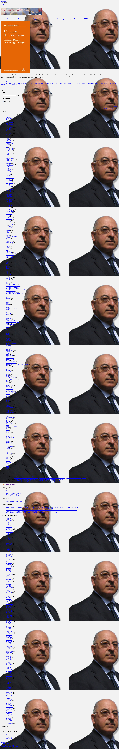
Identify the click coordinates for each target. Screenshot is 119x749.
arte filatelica (9, 180)
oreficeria (8, 394)
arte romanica (9, 214)
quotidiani (8, 421)
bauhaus (8, 229)
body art (8, 235)
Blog (4, 4)
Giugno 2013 (9, 714)
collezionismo (9, 256)
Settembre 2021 (9, 591)
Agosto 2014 (9, 697)
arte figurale (8, 179)
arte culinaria (9, 160)
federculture (8, 279)
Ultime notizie (10, 485)
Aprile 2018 (8, 642)
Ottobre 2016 (9, 664)
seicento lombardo (10, 437)
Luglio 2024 (8, 549)
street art (8, 454)
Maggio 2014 (9, 700)
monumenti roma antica (11, 371)
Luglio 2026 (8, 519)
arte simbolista (9, 217)
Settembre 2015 (9, 681)
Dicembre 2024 (9, 543)
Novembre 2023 (9, 559)
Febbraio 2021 (9, 600)
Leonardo (8, 328)
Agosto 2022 (9, 578)
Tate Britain (8, 456)
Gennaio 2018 (9, 646)
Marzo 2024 (8, 554)
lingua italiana (9, 335)
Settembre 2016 (9, 666)
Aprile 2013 (8, 717)
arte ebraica (8, 166)
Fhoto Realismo (9, 281)
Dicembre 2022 (9, 573)
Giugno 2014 (9, 699)
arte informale (9, 186)
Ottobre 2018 (9, 635)
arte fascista (8, 174)
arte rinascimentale (10, 211)
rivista (7, 428)
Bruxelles (8, 237)
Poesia (7, 405)
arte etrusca (8, 173)
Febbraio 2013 (9, 719)
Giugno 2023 (9, 565)
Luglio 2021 (8, 594)
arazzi (7, 139)
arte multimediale (9, 199)
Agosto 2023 (9, 563)
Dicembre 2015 (9, 677)
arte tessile (8, 221)
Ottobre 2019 (9, 620)
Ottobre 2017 (9, 650)
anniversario (8, 137)
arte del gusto (9, 161)
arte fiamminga (9, 176)
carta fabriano (9, 243)
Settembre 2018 (9, 636)
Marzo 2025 (8, 539)
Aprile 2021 (8, 597)
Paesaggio (8, 396)
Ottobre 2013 (9, 709)
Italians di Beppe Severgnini (12, 494)
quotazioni (8, 420)
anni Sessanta (9, 132)
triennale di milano (10, 462)
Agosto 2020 (9, 607)
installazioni (8, 318)
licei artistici (8, 333)
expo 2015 (8, 274)
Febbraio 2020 (9, 615)
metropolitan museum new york (13, 356)
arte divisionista (9, 165)
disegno (7, 268)
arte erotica (8, 170)
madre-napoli (9, 345)
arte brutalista (9, 157)
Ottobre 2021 (9, 590)
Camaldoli (8, 238)
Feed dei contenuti (10, 736)
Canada (7, 240)
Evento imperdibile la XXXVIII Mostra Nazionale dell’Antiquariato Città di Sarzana (24, 511)
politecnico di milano (10, 407)
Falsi (7, 276)
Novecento (8, 390)
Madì (7, 344)
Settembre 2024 (9, 546)
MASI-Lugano (9, 351)
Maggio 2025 (9, 537)
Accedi (7, 734)
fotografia (8, 294)
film (7, 283)
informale (8, 317)
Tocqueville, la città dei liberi (12, 495)
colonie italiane (9, 257)
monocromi (8, 370)
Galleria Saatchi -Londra (11, 301)
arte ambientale (9, 152)
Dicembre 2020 (9, 602)
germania (8, 304)
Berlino (7, 231)
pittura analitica (9, 404)
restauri (7, 425)
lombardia (8, 338)
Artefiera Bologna (10, 224)
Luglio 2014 (8, 698)
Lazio (7, 327)
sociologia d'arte (9, 444)
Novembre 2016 (9, 663)
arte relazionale (9, 210)
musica (7, 380)
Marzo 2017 (8, 658)
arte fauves (8, 175)
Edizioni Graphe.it (110, 83)
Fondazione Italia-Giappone (12, 288)
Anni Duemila (8, 83)
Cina (7, 250)
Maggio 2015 (9, 686)
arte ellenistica (9, 169)
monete (7, 369)
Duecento (8, 269)
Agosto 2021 (9, 592)
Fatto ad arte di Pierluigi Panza (12, 492)
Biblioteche (8, 232)
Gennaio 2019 (9, 631)
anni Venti (8, 135)
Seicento (8, 436)
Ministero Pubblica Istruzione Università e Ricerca (17, 364)
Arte (12, 83)
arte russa (8, 215)
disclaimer (3, 742)
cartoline (8, 246)
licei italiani (8, 334)
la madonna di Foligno (11, 324)
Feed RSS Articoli (4, 746)
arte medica (8, 193)
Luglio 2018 (8, 638)
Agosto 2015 (9, 682)
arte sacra (8, 216)
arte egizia (8, 168)
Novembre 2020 (9, 604)
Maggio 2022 (9, 581)
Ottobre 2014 (9, 694)
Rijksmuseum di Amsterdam (12, 426)
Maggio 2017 (9, 656)
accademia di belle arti (11, 114)
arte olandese (9, 201)
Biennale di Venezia (10, 233)
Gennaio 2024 (9, 556)
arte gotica (8, 184)
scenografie (8, 432)
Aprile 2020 (8, 612)
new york (8, 387)
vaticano (8, 467)
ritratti (7, 427)
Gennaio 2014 (9, 705)
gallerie (7, 302)
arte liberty (8, 190)
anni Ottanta (8, 129)
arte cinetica (11, 164)
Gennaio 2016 (9, 676)
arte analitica (9, 153)
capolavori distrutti (10, 242)
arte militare (8, 195)
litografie (8, 337)
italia (43, 83)
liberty (7, 329)
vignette (8, 471)
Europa (7, 272)
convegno (8, 260)
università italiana (10, 464)
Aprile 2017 (8, 657)
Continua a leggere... (5, 81)
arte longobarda (9, 191)
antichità (8, 138)
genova (7, 303)
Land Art (8, 325)
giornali (7, 307)
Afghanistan (8, 117)
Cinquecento (9, 252)
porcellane (8, 413)
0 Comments (3, 86)
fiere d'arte (8, 282)
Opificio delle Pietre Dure (11, 392)
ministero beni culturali (11, 363)
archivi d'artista (9, 143)
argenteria (11, 148)
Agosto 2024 (9, 548)
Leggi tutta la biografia (113, 106)
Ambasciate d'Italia (10, 118)
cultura (36, 83)
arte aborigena (9, 150)
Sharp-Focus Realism (10, 442)
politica (7, 408)
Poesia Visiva (9, 406)
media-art (8, 354)
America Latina (9, 122)
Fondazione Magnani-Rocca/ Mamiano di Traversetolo (18, 289)
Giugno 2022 (9, 580)
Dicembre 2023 (9, 558)
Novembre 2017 (9, 648)
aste (7, 225)
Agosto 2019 (9, 622)
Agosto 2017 (9, 652)
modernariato (9, 366)
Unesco (7, 463)
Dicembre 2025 (9, 528)
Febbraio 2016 (9, 674)
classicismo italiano (10, 255)
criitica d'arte (31, 83)
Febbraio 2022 (9, 585)
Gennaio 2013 (9, 720)
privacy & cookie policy (6, 743)
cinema (7, 251)
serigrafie (8, 440)
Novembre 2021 (9, 589)
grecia (7, 312)
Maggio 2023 (9, 566)
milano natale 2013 (10, 358)
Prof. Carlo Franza (11, 84)
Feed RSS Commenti (13, 746)
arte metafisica (9, 194)
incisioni (10, 277)
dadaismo (8, 263)
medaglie (8, 353)
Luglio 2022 (8, 579)
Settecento (8, 441)
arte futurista (25, 83)
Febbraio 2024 (9, 555)
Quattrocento (9, 418)
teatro (7, 457)
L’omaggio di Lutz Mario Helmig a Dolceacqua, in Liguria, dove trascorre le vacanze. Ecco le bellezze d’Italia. (35, 476)
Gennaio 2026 (9, 527)
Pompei (7, 411)
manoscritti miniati (10, 350)
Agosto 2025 (9, 533)
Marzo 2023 (8, 569)
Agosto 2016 (9, 667)
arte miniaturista (9, 196)
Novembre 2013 (9, 708)
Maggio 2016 (9, 671)
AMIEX (8, 123)
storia (64, 83)
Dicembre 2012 (9, 722)
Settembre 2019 (9, 621)
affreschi (8, 116)
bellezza (8, 230)
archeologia (8, 140)
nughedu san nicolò (10, 391)
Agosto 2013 (9, 712)
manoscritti (8, 349)
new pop (8, 386)
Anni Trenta (8, 134)
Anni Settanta (9, 133)
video (7, 469)
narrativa (8, 381)
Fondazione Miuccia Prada (12, 292)
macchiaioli (8, 341)
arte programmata (10, 209)
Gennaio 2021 (9, 601)
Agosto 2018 (9, 637)
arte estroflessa (9, 171)
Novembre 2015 (9, 678)
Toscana (8, 459)
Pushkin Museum (10, 417)
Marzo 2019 (8, 628)
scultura (7, 433)
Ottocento (8, 395)
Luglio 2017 (8, 653)
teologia (8, 458)
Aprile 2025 (8, 538)
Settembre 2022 (9, 576)
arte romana (8, 212)
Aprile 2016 (8, 672)
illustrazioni (8, 314)
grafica (7, 310)
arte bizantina (9, 155)
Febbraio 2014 (9, 704)
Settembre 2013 (9, 710)
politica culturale (50, 83)
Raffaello (8, 422)
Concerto (8, 258)
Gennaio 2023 (9, 571)
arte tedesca (8, 220)
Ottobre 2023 (9, 560)
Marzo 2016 (8, 673)
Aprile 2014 (8, 702)
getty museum (9, 305)
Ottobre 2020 (9, 605)
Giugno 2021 (9, 595)
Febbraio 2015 (9, 689)
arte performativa (9, 205)
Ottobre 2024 (9, 545)
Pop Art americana (10, 412)
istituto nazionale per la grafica (12, 322)
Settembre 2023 (9, 561)
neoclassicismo (9, 385)
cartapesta (8, 245)
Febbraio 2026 (9, 525)
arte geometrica (9, 183)
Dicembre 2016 (9, 662)
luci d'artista (8, 340)
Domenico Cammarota (100, 83)
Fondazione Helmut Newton (12, 287)
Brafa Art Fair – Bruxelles (11, 236)
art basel (8, 144)
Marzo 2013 (8, 718)
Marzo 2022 (8, 584)
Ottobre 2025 (9, 530)
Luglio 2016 (8, 668)
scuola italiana (9, 435)
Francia (7, 296)
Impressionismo (9, 315)
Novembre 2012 (9, 723)
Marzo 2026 (8, 524)
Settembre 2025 (9, 532)
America (8, 119)
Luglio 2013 (8, 713)
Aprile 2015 (8, 687)
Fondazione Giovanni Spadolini (13, 286)
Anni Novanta (9, 128)
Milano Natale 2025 (10, 359)
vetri (7, 468)
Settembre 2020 (9, 606)
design (7, 265)
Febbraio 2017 (9, 659)
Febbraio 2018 (9, 645)
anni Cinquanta (9, 124)
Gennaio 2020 (9, 616)
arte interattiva (9, 188)
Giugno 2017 (9, 654)
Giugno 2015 (9, 684)
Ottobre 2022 (9, 575)
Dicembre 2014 (9, 692)
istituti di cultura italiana (11, 320)
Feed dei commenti (10, 737)
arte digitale (8, 163)
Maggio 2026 (9, 522)
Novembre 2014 (9, 693)
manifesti (8, 348)
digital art (8, 266)
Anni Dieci (8, 125)
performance (9, 400)
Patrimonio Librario (10, 399)
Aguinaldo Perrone (90, 83)
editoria (40, 83)
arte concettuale (9, 158)
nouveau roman (9, 389)
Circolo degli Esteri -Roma (12, 253)
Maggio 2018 (9, 641)
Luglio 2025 (8, 534)
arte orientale (9, 204)
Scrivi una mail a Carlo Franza (111, 108)
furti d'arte (8, 298)
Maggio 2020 (9, 611)
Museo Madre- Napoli (11, 377)
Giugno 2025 (9, 535)
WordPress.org (9, 738)
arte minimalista (9, 197)
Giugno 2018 (9, 640)
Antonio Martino (9, 490)
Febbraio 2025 (9, 540)
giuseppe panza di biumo (11, 308)
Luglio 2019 (8, 623)
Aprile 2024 (8, 553)
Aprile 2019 (8, 627)
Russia (7, 430)
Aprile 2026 (8, 523)
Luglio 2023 (8, 564)
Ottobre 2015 (9, 679)
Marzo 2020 (8, 614)
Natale (7, 382)
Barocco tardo (9, 227)
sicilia (7, 443)
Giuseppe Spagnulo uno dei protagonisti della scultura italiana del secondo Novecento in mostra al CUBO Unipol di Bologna (33, 508)
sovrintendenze (9, 446)
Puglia (7, 416)
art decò (8, 145)
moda (7, 365)
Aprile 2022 (8, 582)
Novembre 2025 (9, 529)
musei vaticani (9, 376)
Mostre (7, 374)
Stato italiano (9, 451)
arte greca (8, 185)
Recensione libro (58, 83)
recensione (17, 84)
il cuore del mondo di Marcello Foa (13, 493)
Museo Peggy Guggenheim (12, 379)
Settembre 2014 (9, 695)
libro (5, 84)
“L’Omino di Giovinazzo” (80, 83)
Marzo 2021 (8, 599)
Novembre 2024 (9, 544)
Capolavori (8, 241)
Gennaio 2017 (9, 661)
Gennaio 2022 (9, 586)
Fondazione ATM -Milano (11, 284)
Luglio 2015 (8, 683)
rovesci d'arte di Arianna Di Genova (14, 501)
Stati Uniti (8, 448)
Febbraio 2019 (9, 630)
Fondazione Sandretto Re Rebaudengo (14, 293)
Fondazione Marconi (10, 291)
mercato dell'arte (9, 355)
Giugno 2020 (9, 610)
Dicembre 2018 (9, 632)
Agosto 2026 (9, 518)
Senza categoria (9, 438)
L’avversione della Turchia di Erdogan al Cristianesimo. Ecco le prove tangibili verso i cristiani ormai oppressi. (39, 479)
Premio (7, 415)
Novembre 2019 (9, 618)
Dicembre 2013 (9, 707)
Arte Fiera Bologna (10, 178)
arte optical (8, 202)
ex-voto (7, 273)
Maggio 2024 (9, 551)
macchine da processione (11, 343)
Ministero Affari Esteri (11, 361)
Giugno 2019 (9, 625)
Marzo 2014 (8, 703)
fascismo (8, 278)
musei (7, 375)
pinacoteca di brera (10, 402)
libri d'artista (8, 332)
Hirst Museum (9, 313)
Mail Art (8, 346)
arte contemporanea (18, 83)
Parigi (7, 397)
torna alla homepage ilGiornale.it (8, 745)
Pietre (7, 401)
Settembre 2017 (9, 651)
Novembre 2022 (9, 574)
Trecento (8, 461)
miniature (8, 360)
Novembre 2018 (9, 633)
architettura (8, 142)
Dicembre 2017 (9, 647)
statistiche (8, 449)
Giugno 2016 (9, 669)
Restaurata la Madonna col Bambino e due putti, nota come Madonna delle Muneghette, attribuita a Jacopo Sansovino (31, 512)
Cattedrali (8, 247)
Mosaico (8, 373)
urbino (7, 466)
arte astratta (8, 154)
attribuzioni (8, 226)
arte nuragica (9, 200)
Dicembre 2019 (9, 617)
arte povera (8, 207)
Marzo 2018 (8, 643)
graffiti (7, 309)
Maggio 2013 (9, 715)
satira (7, 431)
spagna (7, 447)
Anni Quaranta (9, 130)
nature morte (9, 384)
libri (45, 83)
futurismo (8, 299)
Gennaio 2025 (9, 542)
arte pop (8, 206)
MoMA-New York (10, 368)
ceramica (8, 248)
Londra (7, 339)
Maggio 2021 (9, 596)
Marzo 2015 (8, 688)
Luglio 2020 (8, 609)
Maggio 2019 (9, 626)
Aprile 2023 (8, 568)
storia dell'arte (68, 83)
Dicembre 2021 (9, 587)
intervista (8, 319)
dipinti (7, 267)
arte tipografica (9, 222)
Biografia (5, 6)
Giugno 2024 (9, 550)
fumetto (7, 297)
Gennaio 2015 (9, 690)
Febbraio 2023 (9, 570)
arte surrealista (9, 219)
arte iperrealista (9, 189)
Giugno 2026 (9, 520)
